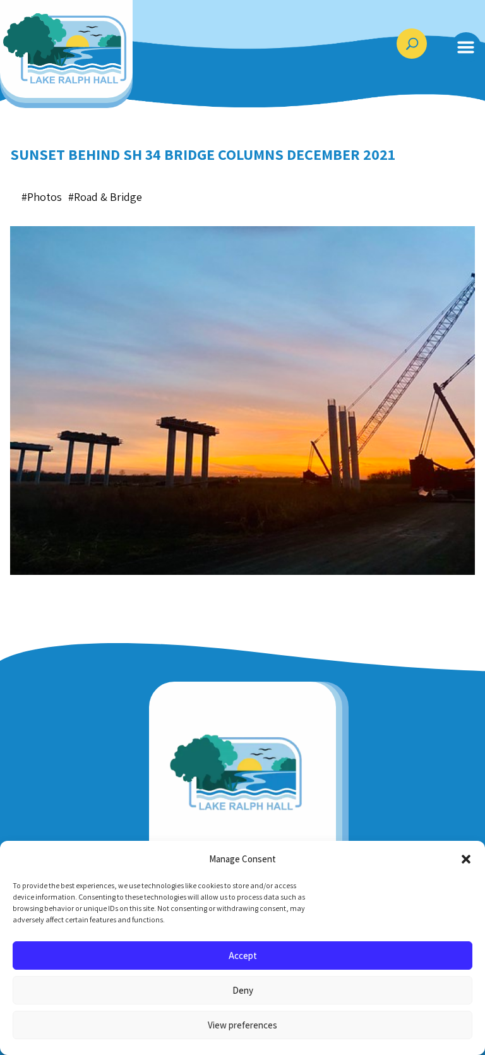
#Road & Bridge (105, 197)
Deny (242, 990)
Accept (243, 956)
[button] (466, 859)
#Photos (41, 197)
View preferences (242, 1025)
